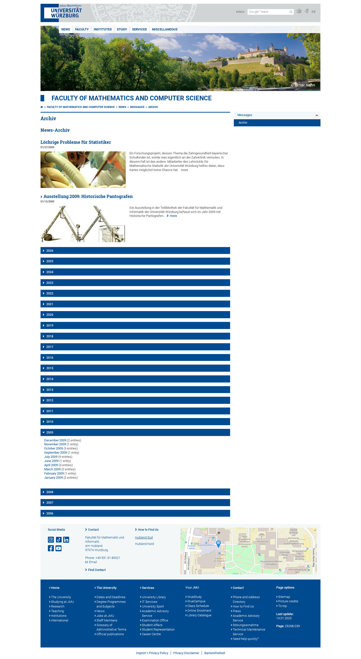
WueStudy (194, 597)
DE (314, 11)
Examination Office (155, 620)
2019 (49, 325)
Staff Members (107, 620)
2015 (49, 368)
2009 (49, 432)
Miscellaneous (165, 29)
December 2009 (55, 440)
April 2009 (51, 465)
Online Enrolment (199, 610)
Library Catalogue (199, 615)
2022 (49, 293)
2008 (49, 492)
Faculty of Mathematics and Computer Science (132, 98)
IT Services (149, 602)
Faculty (82, 29)
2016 (49, 357)
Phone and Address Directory (246, 599)
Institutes (103, 29)
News (65, 29)
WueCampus (196, 601)
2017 (49, 347)
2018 (49, 336)
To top (282, 606)
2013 (49, 390)
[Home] (42, 107)
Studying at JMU (62, 602)
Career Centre (151, 634)
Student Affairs (152, 625)
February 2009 (54, 473)
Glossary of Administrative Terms (111, 627)
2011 (49, 411)
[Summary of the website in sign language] (306, 11)
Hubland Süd (144, 537)
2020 (49, 314)
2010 (49, 421)
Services (139, 29)
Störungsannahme (246, 625)
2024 (49, 272)
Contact (93, 529)
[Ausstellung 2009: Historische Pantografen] (83, 241)
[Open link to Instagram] (51, 540)
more (173, 216)
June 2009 (51, 461)
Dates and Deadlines (111, 597)
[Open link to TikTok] (59, 540)
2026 (49, 250)
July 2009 (50, 457)
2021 (49, 304)
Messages (137, 107)
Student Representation (158, 629)
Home (55, 588)
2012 (49, 400)
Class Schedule (198, 606)
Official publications (110, 634)
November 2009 (55, 444)
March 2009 (52, 469)
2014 (49, 379)
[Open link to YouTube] (59, 548)
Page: (280, 626)
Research (57, 606)
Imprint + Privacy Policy (152, 653)
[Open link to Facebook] (51, 548)
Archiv (153, 107)
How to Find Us (148, 529)
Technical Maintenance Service (249, 632)
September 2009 (55, 452)
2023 (49, 283)
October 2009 (53, 448)
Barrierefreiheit (214, 653)
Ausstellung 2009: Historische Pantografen (88, 196)
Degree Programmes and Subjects (111, 604)
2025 (49, 261)
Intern (240, 11)
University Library (154, 597)
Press (237, 611)
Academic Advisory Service (155, 613)
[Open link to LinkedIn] (66, 540)
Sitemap (284, 597)
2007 (49, 502)
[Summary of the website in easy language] (299, 11)
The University (61, 597)
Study (122, 29)
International (59, 620)
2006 (49, 513)
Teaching (57, 611)
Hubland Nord (144, 544)
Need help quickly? (246, 639)
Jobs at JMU (105, 616)
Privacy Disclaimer (186, 653)
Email (93, 562)
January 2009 (53, 477)
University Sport (153, 606)
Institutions (59, 616)
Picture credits (288, 601)
